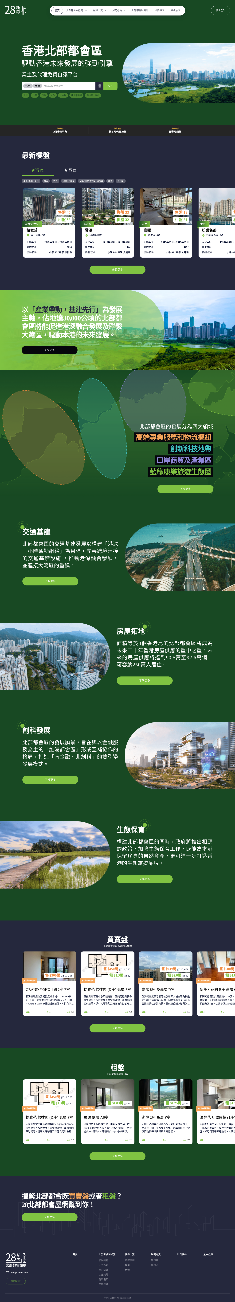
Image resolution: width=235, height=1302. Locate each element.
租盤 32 (123, 220)
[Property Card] (49, 983)
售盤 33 (123, 212)
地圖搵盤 (159, 10)
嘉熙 (165, 222)
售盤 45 (64, 212)
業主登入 (220, 10)
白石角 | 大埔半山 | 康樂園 (91, 181)
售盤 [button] (27, 86)
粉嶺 (34, 95)
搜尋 (110, 85)
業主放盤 (175, 10)
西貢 (110, 181)
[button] (99, 86)
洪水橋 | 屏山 (92, 95)
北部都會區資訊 (140, 10)
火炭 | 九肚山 (68, 181)
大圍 (46, 181)
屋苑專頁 (117, 10)
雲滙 (107, 222)
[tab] (28, 86)
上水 (25, 95)
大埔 (55, 181)
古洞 (44, 95)
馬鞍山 (121, 181)
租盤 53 (64, 220)
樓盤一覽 (98, 10)
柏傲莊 (48, 222)
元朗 (53, 95)
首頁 (57, 10)
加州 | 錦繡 (76, 95)
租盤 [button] (37, 86)
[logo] (15, 10)
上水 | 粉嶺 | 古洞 (31, 181)
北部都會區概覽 (75, 10)
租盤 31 (181, 220)
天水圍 (63, 95)
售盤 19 (181, 212)
